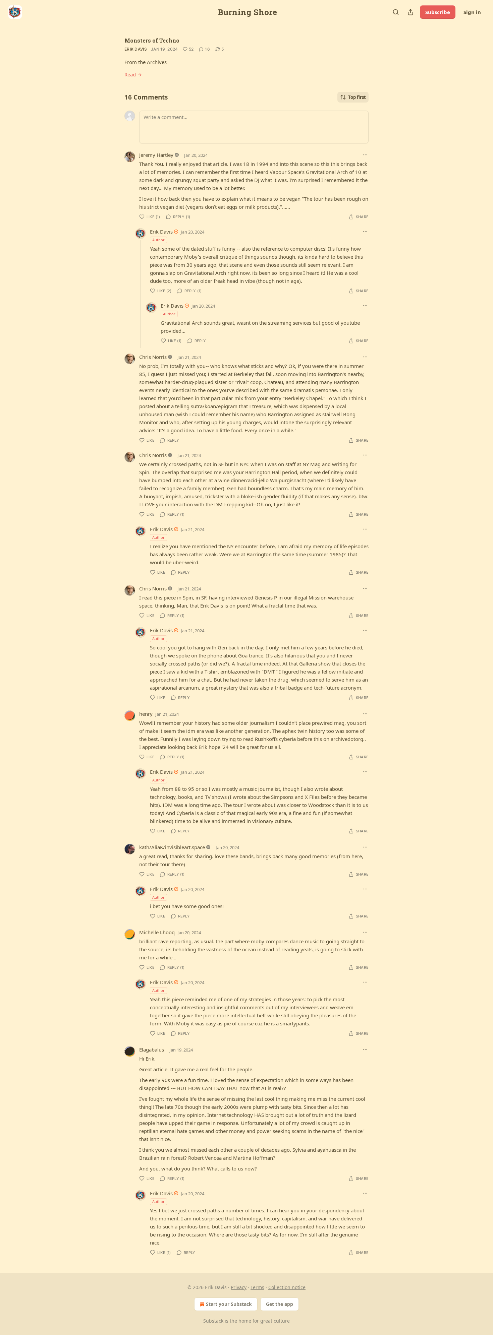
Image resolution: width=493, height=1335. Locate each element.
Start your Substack (229, 1304)
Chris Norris (153, 357)
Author (158, 239)
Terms (257, 1287)
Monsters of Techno (151, 40)
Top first (357, 97)
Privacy (238, 1287)
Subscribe (437, 12)
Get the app (279, 1304)
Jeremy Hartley (156, 154)
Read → (133, 74)
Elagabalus (151, 1049)
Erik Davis (135, 49)
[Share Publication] (410, 12)
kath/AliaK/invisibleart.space (172, 847)
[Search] (395, 12)
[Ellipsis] (365, 154)
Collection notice (287, 1287)
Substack (213, 1321)
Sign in (472, 12)
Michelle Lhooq (157, 932)
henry (146, 713)
